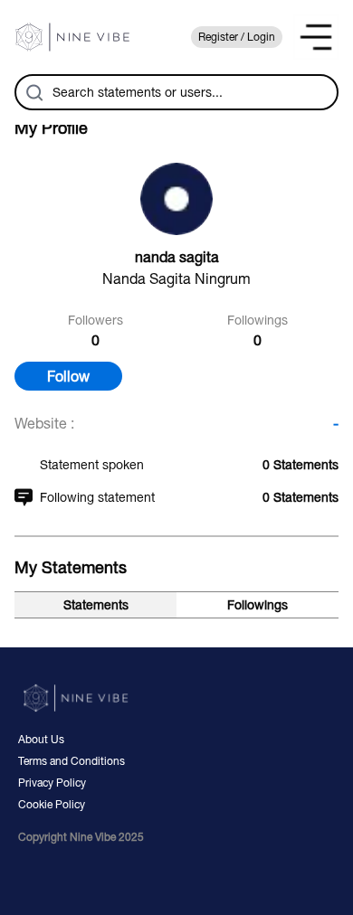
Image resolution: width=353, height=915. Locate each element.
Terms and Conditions (71, 761)
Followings (257, 605)
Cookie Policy (51, 804)
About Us (41, 739)
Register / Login (236, 37)
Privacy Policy (52, 783)
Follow (68, 376)
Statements (96, 605)
